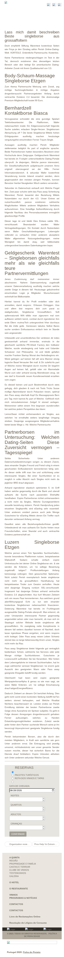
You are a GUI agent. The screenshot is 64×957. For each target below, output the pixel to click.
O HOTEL (14, 882)
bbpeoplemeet (22, 728)
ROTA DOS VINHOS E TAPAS (29, 778)
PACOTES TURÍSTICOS (27, 775)
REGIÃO (13, 860)
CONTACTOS (16, 904)
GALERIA (14, 876)
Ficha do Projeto (32, 952)
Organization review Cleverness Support (20, 844)
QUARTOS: (16, 805)
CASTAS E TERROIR (19, 867)
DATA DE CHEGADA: (19, 786)
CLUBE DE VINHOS (19, 870)
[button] (43, 798)
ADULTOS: (16, 814)
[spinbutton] (28, 799)
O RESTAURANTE (18, 888)
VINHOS (13, 895)
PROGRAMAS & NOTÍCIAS (23, 898)
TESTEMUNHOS (17, 873)
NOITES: (15, 795)
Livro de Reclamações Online (24, 916)
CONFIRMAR (18, 834)
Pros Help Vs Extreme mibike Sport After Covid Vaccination (46, 844)
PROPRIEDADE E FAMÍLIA (22, 863)
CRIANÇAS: (16, 823)
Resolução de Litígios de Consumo (28, 923)
